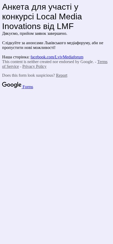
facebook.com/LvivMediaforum (56, 57)
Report (61, 75)
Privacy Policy (34, 66)
